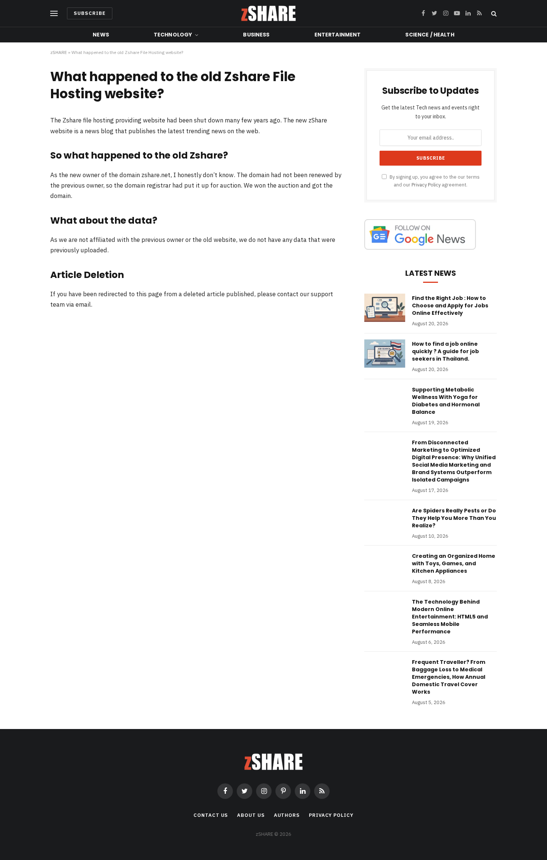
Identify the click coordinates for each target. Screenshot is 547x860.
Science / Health (429, 34)
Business (256, 34)
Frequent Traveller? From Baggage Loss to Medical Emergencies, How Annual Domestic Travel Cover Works (448, 677)
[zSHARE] (268, 13)
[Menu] (54, 13)
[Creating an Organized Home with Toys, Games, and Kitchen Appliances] (384, 566)
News (101, 34)
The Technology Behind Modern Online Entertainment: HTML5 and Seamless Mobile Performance (450, 616)
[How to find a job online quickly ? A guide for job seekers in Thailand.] (384, 353)
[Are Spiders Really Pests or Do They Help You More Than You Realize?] (384, 520)
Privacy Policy (426, 185)
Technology (173, 34)
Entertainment (337, 34)
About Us (250, 815)
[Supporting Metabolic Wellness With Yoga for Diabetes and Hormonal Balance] (384, 399)
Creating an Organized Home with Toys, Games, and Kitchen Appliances (453, 563)
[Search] (493, 13)
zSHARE (58, 52)
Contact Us (210, 815)
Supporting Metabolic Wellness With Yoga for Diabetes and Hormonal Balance (446, 401)
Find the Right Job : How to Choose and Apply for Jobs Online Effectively (450, 305)
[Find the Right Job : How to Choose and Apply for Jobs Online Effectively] (384, 308)
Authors (287, 815)
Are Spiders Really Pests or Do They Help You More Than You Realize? (454, 518)
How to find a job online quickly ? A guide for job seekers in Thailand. (445, 351)
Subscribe (90, 13)
